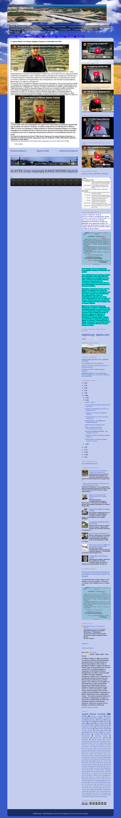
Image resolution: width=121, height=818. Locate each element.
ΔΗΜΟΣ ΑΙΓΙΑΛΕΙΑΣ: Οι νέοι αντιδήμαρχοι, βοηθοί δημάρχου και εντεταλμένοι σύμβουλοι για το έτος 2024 (96, 374)
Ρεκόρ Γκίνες (93, 780)
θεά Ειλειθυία (96, 789)
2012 (36, 184)
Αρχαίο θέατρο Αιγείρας (94, 714)
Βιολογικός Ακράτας (15, 29)
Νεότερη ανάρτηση (18, 151)
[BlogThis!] (17, 144)
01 (84, 457)
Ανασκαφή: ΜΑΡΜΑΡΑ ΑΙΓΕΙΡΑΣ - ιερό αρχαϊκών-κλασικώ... (96, 432)
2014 (48, 184)
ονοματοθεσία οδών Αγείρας (96, 791)
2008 (13, 184)
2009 (19, 184)
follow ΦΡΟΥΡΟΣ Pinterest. (90, 463)
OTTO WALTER (86, 725)
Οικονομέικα (105, 773)
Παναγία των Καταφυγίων (95, 777)
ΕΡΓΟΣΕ (12, 26)
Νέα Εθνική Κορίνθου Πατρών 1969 (98, 771)
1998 (42, 180)
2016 (59, 184)
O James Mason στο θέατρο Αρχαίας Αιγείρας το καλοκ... (96, 440)
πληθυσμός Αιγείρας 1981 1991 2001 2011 (98, 794)
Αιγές (99, 725)
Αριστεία (101, 720)
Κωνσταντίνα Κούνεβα (98, 768)
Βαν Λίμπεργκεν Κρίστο (88, 759)
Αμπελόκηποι (91, 720)
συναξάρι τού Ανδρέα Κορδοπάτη (97, 796)
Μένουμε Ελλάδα (93, 769)
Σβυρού (100, 780)
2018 (71, 184)
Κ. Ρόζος (94, 652)
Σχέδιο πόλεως (46, 26)
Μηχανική (84, 771)
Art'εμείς (91, 741)
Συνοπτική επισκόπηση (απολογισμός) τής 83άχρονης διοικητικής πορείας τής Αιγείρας (96, 574)
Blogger (85, 813)
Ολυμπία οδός (85, 775)
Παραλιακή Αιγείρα (101, 736)
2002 (65, 180)
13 (84, 452)
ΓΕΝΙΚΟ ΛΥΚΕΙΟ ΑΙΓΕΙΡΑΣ (101, 728)
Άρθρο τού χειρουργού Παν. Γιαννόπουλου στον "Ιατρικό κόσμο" (97, 496)
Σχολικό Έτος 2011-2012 (100, 737)
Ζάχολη (101, 764)
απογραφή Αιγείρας (102, 723)
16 (84, 395)
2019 (76, 184)
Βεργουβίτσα (107, 759)
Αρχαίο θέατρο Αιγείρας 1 (76, 26)
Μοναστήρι (87, 734)
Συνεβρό (91, 723)
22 (84, 383)
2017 (65, 184)
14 (84, 449)
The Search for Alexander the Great (91, 744)
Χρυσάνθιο (85, 739)
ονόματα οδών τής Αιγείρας (98, 793)
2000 (54, 180)
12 (86, 397)
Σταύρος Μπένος (94, 718)
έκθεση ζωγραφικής (94, 787)
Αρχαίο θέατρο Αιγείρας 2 (92, 26)
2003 (71, 180)
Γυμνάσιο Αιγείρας (79, 29)
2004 (77, 180)
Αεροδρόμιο (85, 750)
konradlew (75, 813)
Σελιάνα (84, 723)
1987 (30, 180)
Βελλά (90, 721)
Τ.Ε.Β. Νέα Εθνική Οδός (95, 782)
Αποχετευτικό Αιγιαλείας (59, 26)
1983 (25, 180)
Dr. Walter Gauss (96, 743)
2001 (59, 180)
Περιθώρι (105, 721)
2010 (25, 184)
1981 (19, 180)
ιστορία (104, 789)
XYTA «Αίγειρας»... (15, 32)
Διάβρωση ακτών (34, 26)
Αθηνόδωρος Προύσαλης (96, 750)
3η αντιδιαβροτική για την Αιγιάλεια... (93, 363)
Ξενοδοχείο (97, 734)
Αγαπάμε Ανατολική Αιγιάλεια (100, 748)
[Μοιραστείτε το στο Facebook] (20, 144)
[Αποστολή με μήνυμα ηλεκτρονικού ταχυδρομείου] (15, 144)
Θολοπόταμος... (51, 29)
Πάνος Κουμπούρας (100, 775)
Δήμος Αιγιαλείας (103, 760)
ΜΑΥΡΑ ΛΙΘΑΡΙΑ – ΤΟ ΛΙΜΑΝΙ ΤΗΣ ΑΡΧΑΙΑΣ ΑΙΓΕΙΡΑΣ (95, 421)
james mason (90, 746)
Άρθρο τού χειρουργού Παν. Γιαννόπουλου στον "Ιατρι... (94, 428)
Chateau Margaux (99, 741)
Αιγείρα (84, 716)
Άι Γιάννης (87, 748)
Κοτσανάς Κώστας (94, 732)
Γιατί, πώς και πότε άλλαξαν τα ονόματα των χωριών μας (98, 471)
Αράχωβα (106, 725)
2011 (30, 184)
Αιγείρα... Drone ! (90, 402)
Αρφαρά (103, 755)
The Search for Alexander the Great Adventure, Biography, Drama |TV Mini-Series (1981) (40, 141)
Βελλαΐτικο (99, 759)
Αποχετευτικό (28, 29)
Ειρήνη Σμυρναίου (104, 762)
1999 (48, 180)
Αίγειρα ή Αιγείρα (97, 716)
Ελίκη (83, 764)
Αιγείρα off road (88, 752)
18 (84, 390)
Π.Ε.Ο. (92, 775)
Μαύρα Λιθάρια (105, 769)
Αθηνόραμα (108, 750)
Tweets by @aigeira (88, 648)
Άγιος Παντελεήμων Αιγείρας (103, 746)
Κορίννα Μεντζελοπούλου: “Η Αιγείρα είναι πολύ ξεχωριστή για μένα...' (96, 484)
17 (84, 393)
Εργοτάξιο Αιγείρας (92, 764)
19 (84, 388)
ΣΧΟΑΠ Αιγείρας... (39, 29)
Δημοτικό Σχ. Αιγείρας (93, 29)
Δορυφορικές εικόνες (87, 762)
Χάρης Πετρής (92, 785)
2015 (53, 184)
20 (84, 385)
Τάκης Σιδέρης (107, 782)
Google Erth (106, 743)
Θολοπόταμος (96, 766)
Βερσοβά (86, 760)
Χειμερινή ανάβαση (104, 785)
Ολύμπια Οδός (22, 26)
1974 (13, 180)
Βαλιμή (107, 757)
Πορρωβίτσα (85, 780)
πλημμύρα (84, 796)
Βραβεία (97, 721)
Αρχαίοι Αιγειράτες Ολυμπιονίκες (95, 424)
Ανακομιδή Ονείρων (99, 752)
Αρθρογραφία (106, 26)
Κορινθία (84, 732)
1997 (36, 180)
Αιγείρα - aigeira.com (20, 7)
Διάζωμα (98, 730)
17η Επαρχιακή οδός (65, 29)
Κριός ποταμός (106, 732)
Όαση (94, 725)
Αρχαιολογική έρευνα (88, 727)
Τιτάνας (86, 784)
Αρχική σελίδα (43, 151)
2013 (42, 184)
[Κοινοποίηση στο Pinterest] (22, 144)
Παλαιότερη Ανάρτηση (68, 151)
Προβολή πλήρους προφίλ (90, 707)
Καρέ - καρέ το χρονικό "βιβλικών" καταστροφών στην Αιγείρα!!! (99, 545)
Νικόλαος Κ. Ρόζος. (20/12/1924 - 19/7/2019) (95, 173)
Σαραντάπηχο (85, 737)
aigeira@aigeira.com (92, 339)
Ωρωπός (84, 787)
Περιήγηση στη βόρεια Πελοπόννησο (98, 778)
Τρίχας (92, 784)
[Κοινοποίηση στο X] (18, 144)
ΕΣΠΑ (96, 762)
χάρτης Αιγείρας (97, 739)
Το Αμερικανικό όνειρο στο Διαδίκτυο (95, 629)
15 (84, 447)
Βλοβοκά (94, 760)
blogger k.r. (85, 643)
